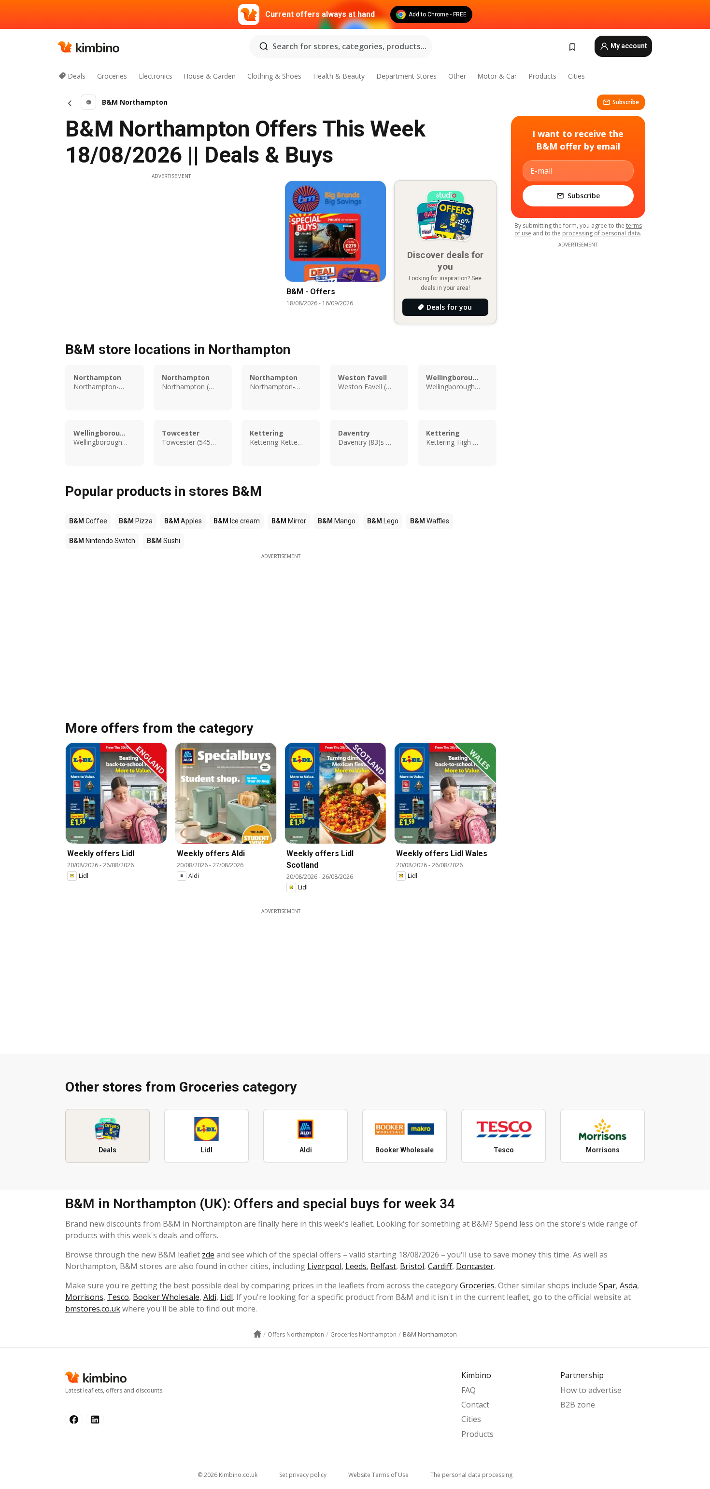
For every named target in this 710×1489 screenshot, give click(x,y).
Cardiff (440, 1266)
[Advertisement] (171, 247)
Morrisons (84, 1297)
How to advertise (591, 1390)
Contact (475, 1404)
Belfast (383, 1266)
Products (542, 76)
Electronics (155, 76)
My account (628, 46)
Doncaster (475, 1266)
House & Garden (210, 76)
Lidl (226, 1297)
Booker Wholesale (166, 1297)
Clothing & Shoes (274, 76)
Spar (607, 1285)
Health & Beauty (339, 76)
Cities (576, 76)
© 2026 (227, 1475)
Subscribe (625, 102)
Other (457, 76)
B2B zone (577, 1404)
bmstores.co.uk (92, 1308)
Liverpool (324, 1266)
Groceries (112, 76)
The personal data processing (471, 1475)
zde (208, 1254)
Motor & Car (497, 76)
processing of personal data (601, 233)
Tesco (118, 1297)
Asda (628, 1285)
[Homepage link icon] (257, 1334)
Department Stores (406, 76)
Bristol (412, 1266)
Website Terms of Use (378, 1475)
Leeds (356, 1266)
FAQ (468, 1390)
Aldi (209, 1297)
